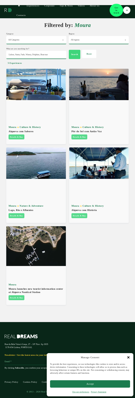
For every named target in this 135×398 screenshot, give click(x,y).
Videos (81, 5)
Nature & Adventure (31, 205)
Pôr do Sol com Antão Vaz (86, 131)
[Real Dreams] (8, 10)
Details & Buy (16, 137)
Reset (89, 54)
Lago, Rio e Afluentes (21, 210)
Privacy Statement (98, 392)
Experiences (33, 5)
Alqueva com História (84, 210)
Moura (12, 127)
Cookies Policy (30, 382)
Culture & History (30, 127)
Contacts (21, 15)
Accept (90, 384)
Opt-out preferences (80, 392)
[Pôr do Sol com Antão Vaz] (99, 84)
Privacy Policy (11, 382)
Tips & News (66, 5)
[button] (128, 357)
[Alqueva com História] (99, 163)
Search (74, 54)
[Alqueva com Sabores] (36, 84)
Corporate (49, 5)
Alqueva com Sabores (21, 131)
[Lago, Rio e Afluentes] (36, 163)
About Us (94, 5)
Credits (45, 382)
